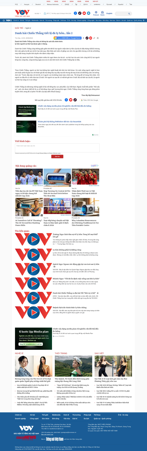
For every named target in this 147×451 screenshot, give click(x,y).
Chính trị (16, 20)
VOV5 (79, 1)
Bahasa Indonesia (52, 4)
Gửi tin (57, 156)
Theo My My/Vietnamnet (91, 95)
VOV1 (48, 1)
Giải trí (118, 20)
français (26, 4)
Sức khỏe (99, 20)
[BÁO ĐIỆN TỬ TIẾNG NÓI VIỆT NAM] (22, 13)
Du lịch (124, 20)
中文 (16, 4)
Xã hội (22, 20)
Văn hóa (112, 20)
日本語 (67, 4)
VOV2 (56, 1)
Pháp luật (56, 20)
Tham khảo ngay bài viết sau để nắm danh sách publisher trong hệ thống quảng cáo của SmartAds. (66, 125)
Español (120, 4)
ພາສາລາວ (97, 4)
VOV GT (95, 1)
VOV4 (71, 1)
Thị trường (48, 20)
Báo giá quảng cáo (47, 434)
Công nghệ (90, 20)
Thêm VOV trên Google (90, 100)
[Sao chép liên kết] (94, 38)
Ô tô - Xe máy (71, 20)
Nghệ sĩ (28, 28)
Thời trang (61, 353)
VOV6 (87, 1)
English (109, 13)
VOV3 (64, 1)
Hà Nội (37, 13)
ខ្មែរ (76, 4)
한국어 (86, 4)
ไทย (131, 4)
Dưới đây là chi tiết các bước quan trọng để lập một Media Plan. (58, 109)
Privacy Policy (43, 153)
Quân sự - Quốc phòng (134, 20)
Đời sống (105, 20)
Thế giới (27, 20)
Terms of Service (53, 153)
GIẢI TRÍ (19, 28)
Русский (109, 4)
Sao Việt (99, 353)
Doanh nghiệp (81, 20)
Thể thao (63, 20)
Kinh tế (42, 20)
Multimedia (35, 20)
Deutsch (38, 4)
